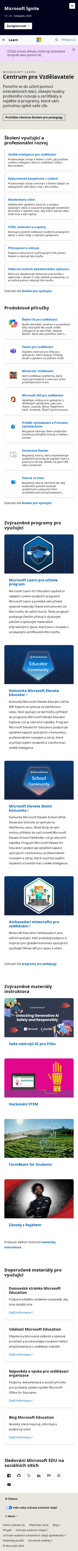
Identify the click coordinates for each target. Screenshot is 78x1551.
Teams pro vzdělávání (37, 347)
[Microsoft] (39, 39)
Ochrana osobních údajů (31, 1530)
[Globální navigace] (3, 40)
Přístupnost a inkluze (23, 248)
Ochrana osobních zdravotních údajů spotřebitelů (33, 1535)
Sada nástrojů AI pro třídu (32, 1044)
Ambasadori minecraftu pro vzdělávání (34, 924)
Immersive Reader (35, 450)
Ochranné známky (39, 1540)
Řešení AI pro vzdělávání (39, 319)
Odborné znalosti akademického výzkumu (38, 269)
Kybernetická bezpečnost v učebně (33, 178)
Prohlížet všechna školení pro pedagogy (34, 117)
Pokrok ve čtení (33, 478)
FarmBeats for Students (30, 1164)
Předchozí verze (38, 1525)
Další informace (19, 1312)
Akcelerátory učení (21, 199)
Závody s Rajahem (25, 1225)
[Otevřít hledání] (56, 40)
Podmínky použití (13, 1540)
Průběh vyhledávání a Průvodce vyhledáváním (45, 424)
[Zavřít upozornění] (72, 6)
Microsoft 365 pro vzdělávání (42, 395)
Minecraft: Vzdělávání (38, 371)
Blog (55, 1525)
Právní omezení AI (14, 1525)
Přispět (7, 1530)
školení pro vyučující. (37, 291)
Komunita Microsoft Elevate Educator (34, 693)
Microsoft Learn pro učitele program (33, 582)
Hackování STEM (23, 1104)
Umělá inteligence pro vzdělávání (32, 154)
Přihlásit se (68, 39)
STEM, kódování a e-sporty (27, 227)
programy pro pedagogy (39, 964)
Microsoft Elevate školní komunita (30, 808)
